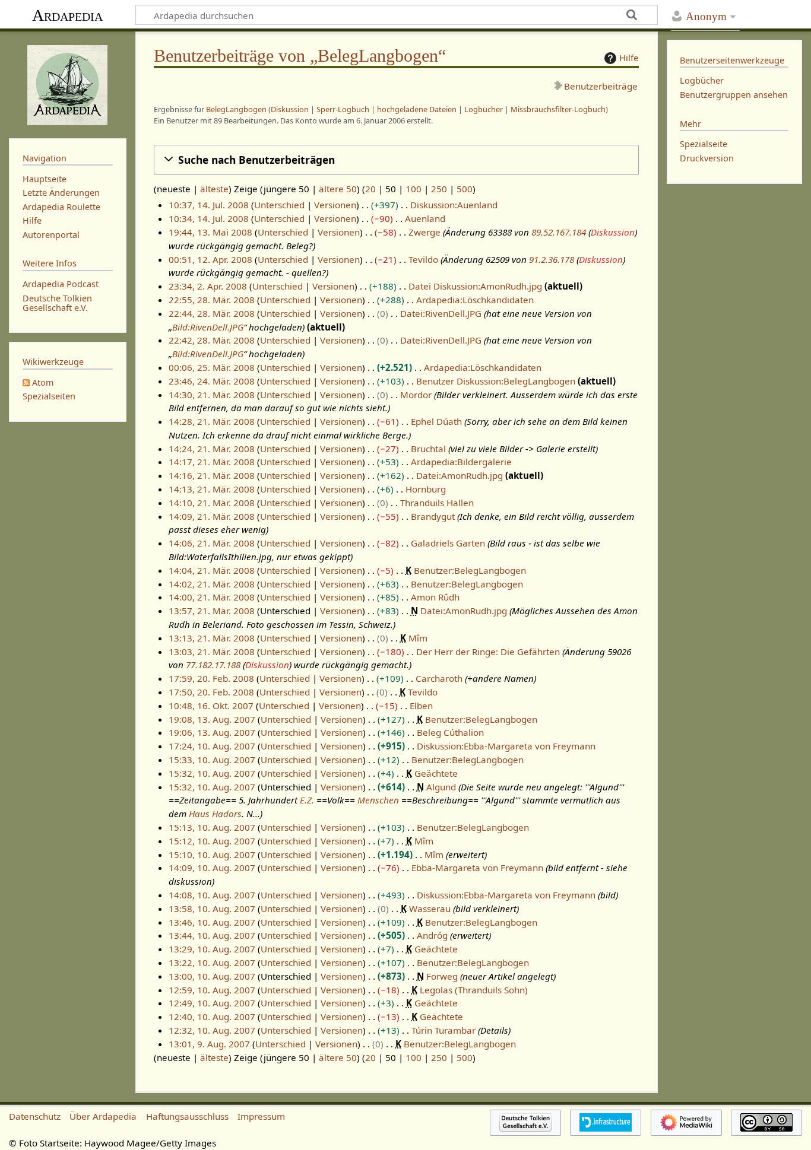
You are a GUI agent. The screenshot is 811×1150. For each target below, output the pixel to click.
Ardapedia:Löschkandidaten (475, 300)
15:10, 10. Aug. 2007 (212, 854)
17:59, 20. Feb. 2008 (211, 678)
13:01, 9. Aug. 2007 (209, 1044)
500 (465, 189)
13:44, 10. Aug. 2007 (212, 935)
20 (370, 189)
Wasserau (430, 908)
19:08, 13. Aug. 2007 (212, 719)
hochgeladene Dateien (417, 109)
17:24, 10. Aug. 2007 (212, 746)
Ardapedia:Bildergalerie (461, 462)
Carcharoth (439, 678)
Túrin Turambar (443, 1030)
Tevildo (423, 259)
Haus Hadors (215, 813)
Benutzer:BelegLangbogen (470, 570)
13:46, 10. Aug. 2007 (212, 922)
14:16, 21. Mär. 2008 (212, 475)
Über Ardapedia (103, 1116)
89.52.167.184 (558, 232)
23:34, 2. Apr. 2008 (208, 286)
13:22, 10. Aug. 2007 (212, 962)
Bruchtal (428, 449)
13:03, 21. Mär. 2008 (212, 651)
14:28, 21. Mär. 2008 (212, 421)
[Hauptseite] (67, 83)
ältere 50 (338, 189)
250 (439, 189)
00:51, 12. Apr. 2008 (210, 259)
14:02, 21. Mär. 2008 (212, 584)
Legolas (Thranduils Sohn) (474, 990)
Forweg (442, 976)
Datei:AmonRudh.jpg (459, 475)
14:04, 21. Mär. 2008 (212, 570)
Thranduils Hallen (437, 503)
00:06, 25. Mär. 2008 (212, 367)
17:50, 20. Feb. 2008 (211, 692)
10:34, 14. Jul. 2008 (209, 218)
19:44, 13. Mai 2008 (210, 232)
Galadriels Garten (448, 543)
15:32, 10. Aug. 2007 (212, 773)
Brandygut (433, 516)
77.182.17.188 (213, 665)
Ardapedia (67, 15)
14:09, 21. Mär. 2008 (212, 516)
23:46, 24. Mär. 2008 (212, 381)
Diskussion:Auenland (454, 205)
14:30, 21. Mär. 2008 (212, 395)
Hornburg (426, 489)
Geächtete (436, 773)
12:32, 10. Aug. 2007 (212, 1030)
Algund (441, 787)
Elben (421, 705)
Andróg (432, 935)
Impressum (261, 1116)
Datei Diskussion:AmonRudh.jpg (475, 286)
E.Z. (307, 800)
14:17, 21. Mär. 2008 (212, 462)
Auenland (425, 218)
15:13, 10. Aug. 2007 (212, 827)
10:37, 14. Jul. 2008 (209, 205)
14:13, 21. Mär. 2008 (212, 489)
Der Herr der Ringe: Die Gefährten (488, 651)
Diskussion (290, 109)
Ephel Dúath (436, 421)
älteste (214, 189)
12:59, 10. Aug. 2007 (212, 990)
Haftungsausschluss (187, 1116)
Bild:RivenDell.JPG (207, 327)
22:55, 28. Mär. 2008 (212, 300)
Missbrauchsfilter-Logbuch (558, 109)
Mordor (416, 395)
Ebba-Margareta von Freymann (477, 867)
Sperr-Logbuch (342, 109)
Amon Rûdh (435, 597)
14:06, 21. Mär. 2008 (212, 543)
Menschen (378, 800)
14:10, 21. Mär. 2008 (212, 503)
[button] (396, 160)
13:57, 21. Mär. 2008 (212, 611)
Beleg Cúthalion (450, 732)
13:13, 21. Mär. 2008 (212, 638)
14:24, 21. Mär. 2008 (212, 449)
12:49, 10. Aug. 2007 (212, 1003)
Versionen (335, 205)
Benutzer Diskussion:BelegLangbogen (495, 381)
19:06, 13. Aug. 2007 (212, 732)
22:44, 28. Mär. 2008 (212, 313)
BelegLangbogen (236, 109)
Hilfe (629, 57)
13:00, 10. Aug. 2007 (212, 976)
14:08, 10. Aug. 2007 (212, 895)
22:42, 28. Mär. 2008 (212, 340)
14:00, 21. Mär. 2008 (212, 597)
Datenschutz (35, 1116)
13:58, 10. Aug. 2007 (212, 908)
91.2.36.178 (551, 259)
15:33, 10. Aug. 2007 (212, 759)
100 (414, 189)
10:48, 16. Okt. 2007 (211, 705)
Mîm (417, 638)
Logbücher (483, 109)
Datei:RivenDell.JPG (440, 313)
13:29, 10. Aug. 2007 (212, 949)
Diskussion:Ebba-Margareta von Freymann (506, 746)
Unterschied (279, 205)
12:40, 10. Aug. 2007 (212, 1016)
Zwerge (424, 232)
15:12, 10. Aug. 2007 (212, 841)
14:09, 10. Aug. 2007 (212, 867)
